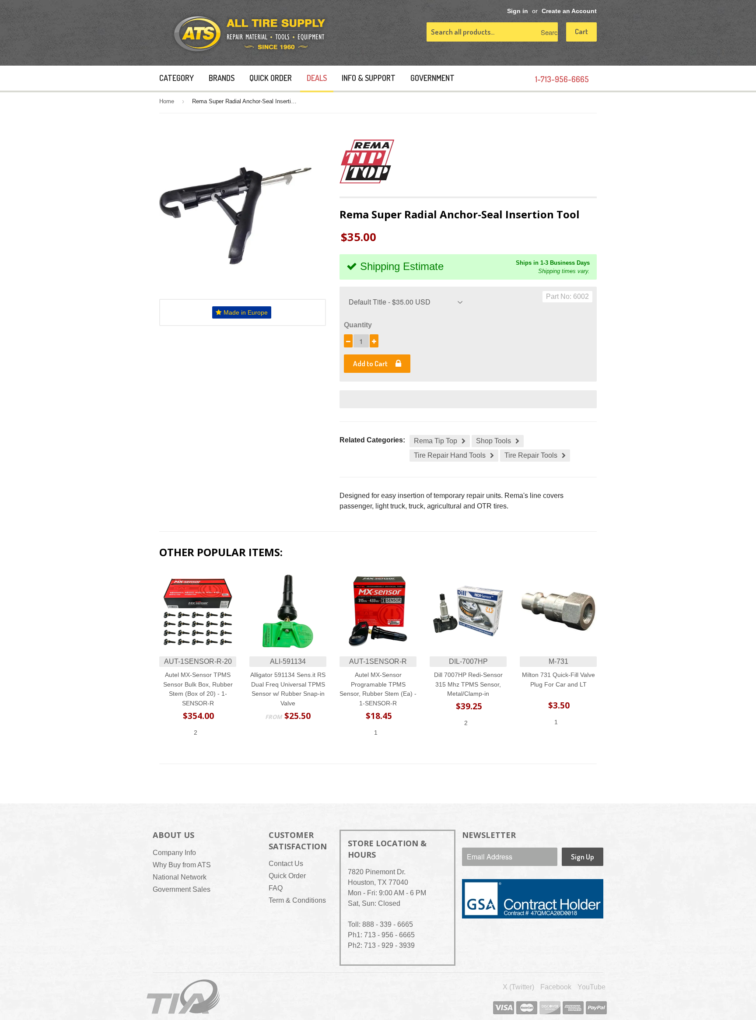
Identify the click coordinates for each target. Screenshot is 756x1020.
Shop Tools (493, 441)
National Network (179, 877)
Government (432, 78)
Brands (221, 78)
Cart (581, 31)
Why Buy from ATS (182, 865)
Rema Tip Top (435, 441)
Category (176, 78)
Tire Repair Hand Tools (450, 455)
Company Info (174, 852)
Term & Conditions (297, 900)
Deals (317, 78)
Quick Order (270, 78)
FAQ (276, 888)
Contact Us (286, 863)
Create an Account (569, 11)
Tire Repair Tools (530, 455)
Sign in (517, 11)
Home (166, 101)
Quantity (358, 325)
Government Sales (181, 889)
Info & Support (369, 78)
